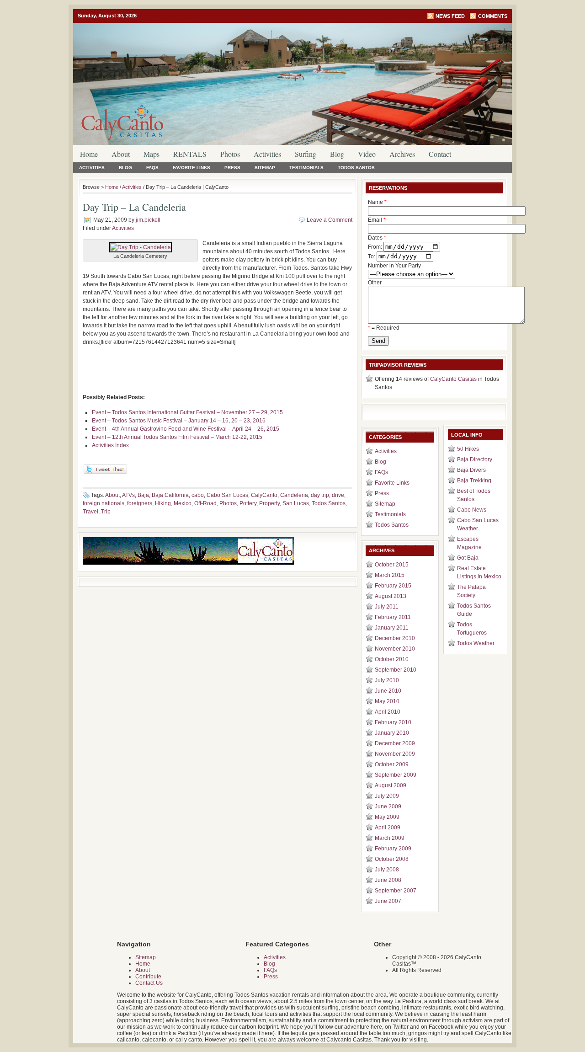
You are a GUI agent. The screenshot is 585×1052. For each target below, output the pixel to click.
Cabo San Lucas (227, 495)
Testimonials (306, 167)
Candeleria (294, 495)
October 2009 (392, 764)
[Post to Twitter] (105, 472)
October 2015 (392, 564)
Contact (440, 154)
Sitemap (265, 167)
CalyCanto (264, 495)
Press (232, 167)
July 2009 (387, 796)
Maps (152, 154)
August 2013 (390, 596)
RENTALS (190, 154)
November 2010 (395, 649)
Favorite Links (191, 167)
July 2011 (387, 606)
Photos (230, 154)
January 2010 (392, 733)
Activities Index (110, 445)
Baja (143, 495)
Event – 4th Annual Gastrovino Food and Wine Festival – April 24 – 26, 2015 (185, 429)
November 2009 (395, 754)
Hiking (163, 503)
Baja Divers (471, 470)
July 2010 (387, 680)
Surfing (305, 154)
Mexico (182, 503)
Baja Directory (474, 459)
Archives (402, 154)
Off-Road (205, 503)
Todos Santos (356, 167)
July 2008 (387, 869)
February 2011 (393, 617)
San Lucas (295, 503)
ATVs (128, 495)
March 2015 (389, 575)
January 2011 (392, 628)
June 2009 (388, 806)
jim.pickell (148, 220)
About (121, 154)
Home (89, 154)
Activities (267, 154)
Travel (90, 511)
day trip (320, 495)
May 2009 (387, 817)
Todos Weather (476, 643)
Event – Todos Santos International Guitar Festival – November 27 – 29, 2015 (187, 412)
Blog (337, 154)
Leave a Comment (329, 220)
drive (338, 495)
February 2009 (393, 848)
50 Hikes (468, 449)
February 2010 (393, 722)
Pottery (247, 503)
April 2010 (387, 712)
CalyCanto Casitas (453, 379)
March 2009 (389, 838)
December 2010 (395, 638)
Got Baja (468, 558)
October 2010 (392, 659)
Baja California (170, 495)
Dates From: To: (377, 247)
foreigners (139, 503)
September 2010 (395, 670)
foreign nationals (103, 503)
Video (367, 154)
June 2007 (388, 901)
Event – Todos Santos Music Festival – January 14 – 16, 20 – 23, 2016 (179, 420)
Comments (492, 16)
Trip (106, 511)
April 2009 (387, 827)
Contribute (148, 976)
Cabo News (471, 510)
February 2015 (393, 585)
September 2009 (395, 775)
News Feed (450, 16)
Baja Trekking (474, 480)
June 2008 (388, 880)
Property (269, 503)
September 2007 (395, 890)
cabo (197, 495)
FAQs (152, 167)
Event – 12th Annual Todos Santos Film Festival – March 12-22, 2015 (177, 437)
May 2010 (387, 701)
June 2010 (388, 691)
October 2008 (392, 859)
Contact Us (149, 983)
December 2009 (395, 743)
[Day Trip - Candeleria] (140, 247)
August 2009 (390, 785)
